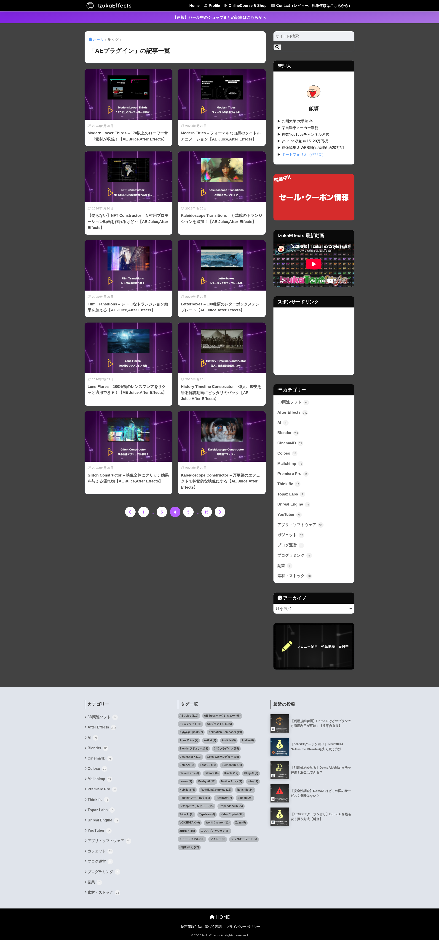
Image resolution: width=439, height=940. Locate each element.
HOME (222, 917)
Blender (287, 433)
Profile (214, 6)
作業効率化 (189, 847)
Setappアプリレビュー (196, 806)
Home (194, 6)
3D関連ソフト (292, 402)
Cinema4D (289, 443)
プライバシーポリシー (243, 927)
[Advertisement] (313, 341)
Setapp (245, 798)
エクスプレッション (215, 830)
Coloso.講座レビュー (223, 756)
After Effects (292, 412)
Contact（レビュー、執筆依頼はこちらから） (313, 6)
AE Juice (188, 715)
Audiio (247, 740)
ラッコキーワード (244, 839)
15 (207, 511)
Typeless (207, 814)
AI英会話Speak (191, 732)
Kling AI (251, 773)
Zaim (240, 822)
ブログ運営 (289, 545)
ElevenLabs (189, 773)
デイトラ (217, 839)
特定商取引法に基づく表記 (201, 927)
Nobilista (187, 789)
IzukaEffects (114, 5)
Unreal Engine (293, 504)
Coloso (286, 453)
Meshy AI (206, 781)
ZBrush (187, 830)
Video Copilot (232, 814)
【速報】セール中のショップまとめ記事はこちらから (219, 17)
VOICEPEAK (189, 822)
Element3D (232, 765)
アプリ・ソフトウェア (300, 525)
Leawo (185, 781)
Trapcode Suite (231, 806)
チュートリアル (191, 839)
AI (282, 423)
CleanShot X (190, 756)
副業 (284, 566)
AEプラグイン (219, 724)
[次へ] (220, 512)
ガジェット (290, 535)
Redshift (245, 789)
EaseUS (208, 765)
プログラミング (293, 555)
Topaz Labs (290, 494)
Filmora (212, 773)
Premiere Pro (292, 473)
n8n (253, 781)
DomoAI (186, 765)
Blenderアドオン (193, 748)
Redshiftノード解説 (194, 798)
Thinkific (288, 484)
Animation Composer (225, 732)
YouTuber (288, 514)
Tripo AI (186, 814)
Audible (229, 740)
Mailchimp (289, 463)
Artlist (210, 740)
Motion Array (231, 781)
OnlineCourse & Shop (247, 6)
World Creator (218, 822)
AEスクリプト (190, 724)
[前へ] (130, 512)
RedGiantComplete (216, 789)
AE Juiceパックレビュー (222, 715)
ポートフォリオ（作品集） (304, 154)
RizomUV (224, 798)
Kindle (231, 773)
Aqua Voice (188, 740)
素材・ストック (294, 576)
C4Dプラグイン (226, 748)
